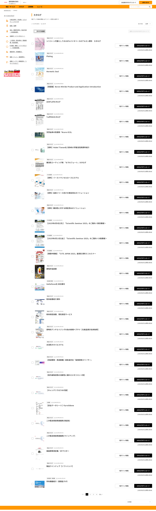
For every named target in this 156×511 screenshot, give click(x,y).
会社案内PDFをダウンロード (128, 2)
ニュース (39, 7)
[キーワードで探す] (149, 6)
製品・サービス (10, 7)
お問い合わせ (145, 2)
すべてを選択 (41, 31)
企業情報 (30, 7)
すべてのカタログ (9, 16)
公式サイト (13, 3)
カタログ (21, 7)
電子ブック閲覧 (124, 46)
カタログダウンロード (143, 46)
